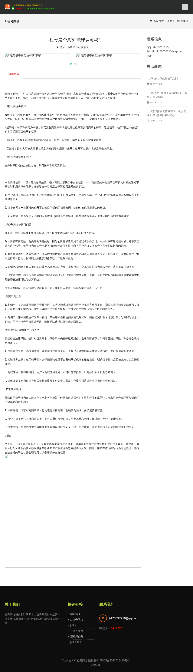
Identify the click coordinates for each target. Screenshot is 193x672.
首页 (169, 21)
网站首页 (75, 614)
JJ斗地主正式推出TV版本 (164, 78)
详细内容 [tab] (14, 74)
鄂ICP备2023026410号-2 (115, 660)
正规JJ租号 (76, 636)
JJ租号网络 (76, 619)
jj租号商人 (75, 642)
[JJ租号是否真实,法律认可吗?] (37, 55)
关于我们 (12, 604)
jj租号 (73, 625)
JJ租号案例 (181, 21)
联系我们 (106, 604)
